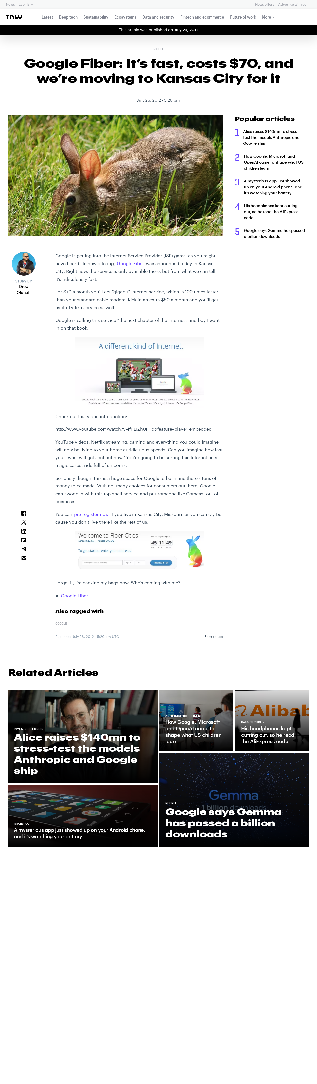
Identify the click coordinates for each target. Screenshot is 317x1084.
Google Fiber (130, 263)
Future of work (243, 17)
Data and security (158, 17)
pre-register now (91, 514)
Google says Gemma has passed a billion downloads (274, 233)
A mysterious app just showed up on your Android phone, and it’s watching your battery (273, 186)
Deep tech (68, 17)
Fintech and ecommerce (202, 17)
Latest (47, 17)
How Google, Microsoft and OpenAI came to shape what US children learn (274, 162)
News (10, 4)
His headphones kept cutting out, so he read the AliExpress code (271, 211)
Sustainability (95, 17)
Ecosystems (125, 17)
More (266, 17)
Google (158, 49)
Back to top (213, 636)
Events (24, 4)
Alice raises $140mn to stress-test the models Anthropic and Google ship (271, 137)
